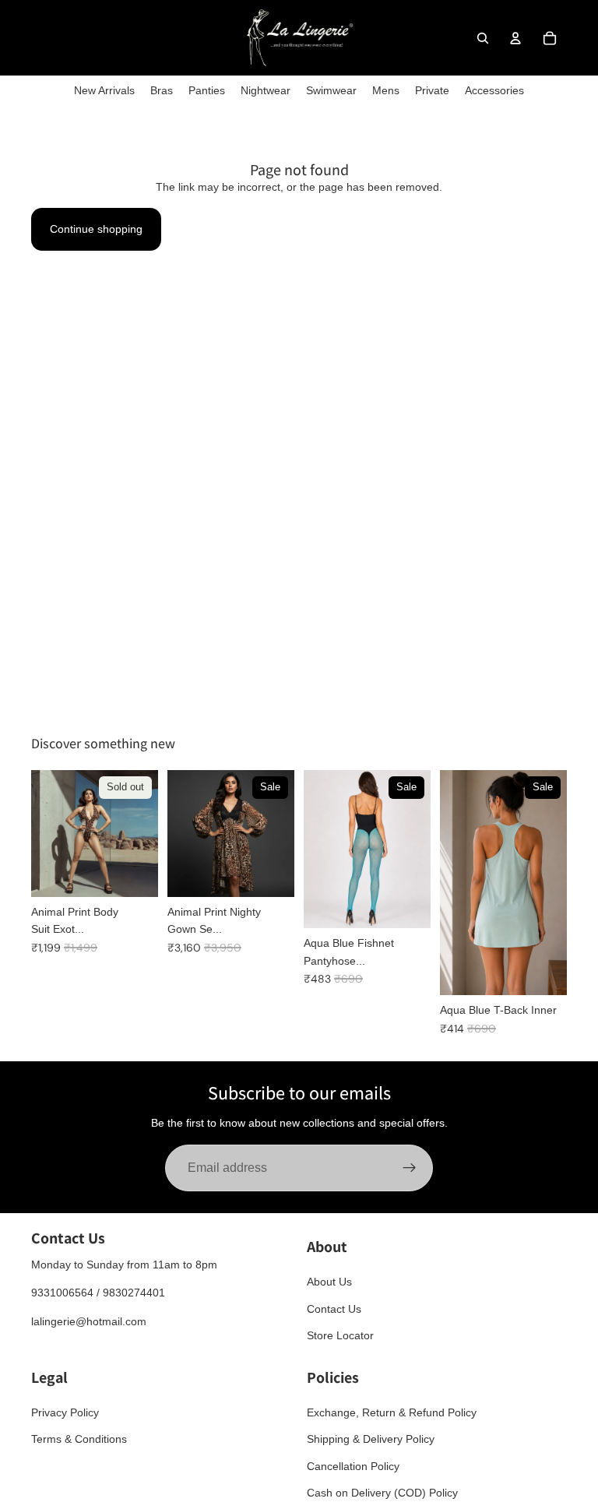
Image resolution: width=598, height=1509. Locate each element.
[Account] (515, 38)
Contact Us (334, 1308)
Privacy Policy (65, 1411)
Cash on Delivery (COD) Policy (382, 1492)
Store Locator (340, 1335)
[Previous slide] (184, 833)
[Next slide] (277, 833)
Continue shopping (96, 229)
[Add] (270, 873)
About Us (329, 1281)
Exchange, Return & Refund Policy (392, 1411)
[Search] (483, 38)
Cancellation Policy (353, 1465)
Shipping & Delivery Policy (370, 1439)
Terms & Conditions (79, 1439)
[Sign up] (409, 1168)
